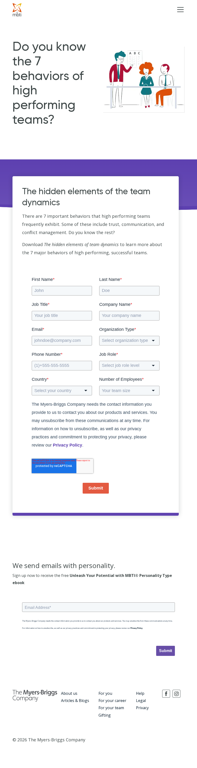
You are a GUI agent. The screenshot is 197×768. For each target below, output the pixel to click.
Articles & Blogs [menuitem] (75, 700)
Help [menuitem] (140, 693)
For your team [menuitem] (111, 707)
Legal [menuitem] (141, 700)
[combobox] (129, 340)
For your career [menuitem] (112, 700)
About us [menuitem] (69, 693)
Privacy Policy (67, 445)
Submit (95, 488)
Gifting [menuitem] (104, 715)
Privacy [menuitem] (142, 707)
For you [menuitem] (105, 693)
